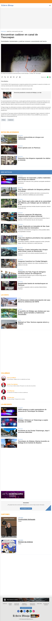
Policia (3, 119)
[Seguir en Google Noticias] (50, 77)
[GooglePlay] (30, 611)
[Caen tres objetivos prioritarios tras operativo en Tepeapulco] (9, 240)
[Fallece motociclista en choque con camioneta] (9, 139)
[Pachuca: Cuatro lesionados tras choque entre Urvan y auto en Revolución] (9, 252)
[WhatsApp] (8, 77)
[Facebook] (2, 77)
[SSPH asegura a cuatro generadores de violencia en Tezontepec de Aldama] (9, 411)
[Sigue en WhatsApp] (48, 77)
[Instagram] (33, 611)
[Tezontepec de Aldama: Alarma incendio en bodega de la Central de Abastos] (9, 443)
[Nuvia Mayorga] (3, 391)
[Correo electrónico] (14, 77)
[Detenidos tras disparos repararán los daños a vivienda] (9, 160)
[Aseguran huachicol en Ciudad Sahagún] (9, 263)
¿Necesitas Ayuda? (26, 608)
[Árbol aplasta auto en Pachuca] (9, 149)
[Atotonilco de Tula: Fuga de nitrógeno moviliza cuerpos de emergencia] (9, 274)
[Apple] (27, 611)
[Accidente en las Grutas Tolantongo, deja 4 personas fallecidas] (9, 432)
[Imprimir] (20, 77)
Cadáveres (10, 119)
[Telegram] (11, 77)
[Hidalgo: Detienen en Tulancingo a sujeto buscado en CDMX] (9, 422)
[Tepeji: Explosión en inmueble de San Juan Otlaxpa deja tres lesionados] (9, 229)
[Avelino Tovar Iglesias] (3, 384)
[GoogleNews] (24, 611)
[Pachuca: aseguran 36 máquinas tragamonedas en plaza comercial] (9, 217)
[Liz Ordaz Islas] (3, 398)
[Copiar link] (17, 77)
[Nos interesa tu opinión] (26, 600)
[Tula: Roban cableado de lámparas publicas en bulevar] (9, 192)
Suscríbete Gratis (26, 508)
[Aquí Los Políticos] (3, 378)
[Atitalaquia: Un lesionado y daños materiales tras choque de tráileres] (9, 180)
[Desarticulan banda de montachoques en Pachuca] (9, 286)
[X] (5, 77)
